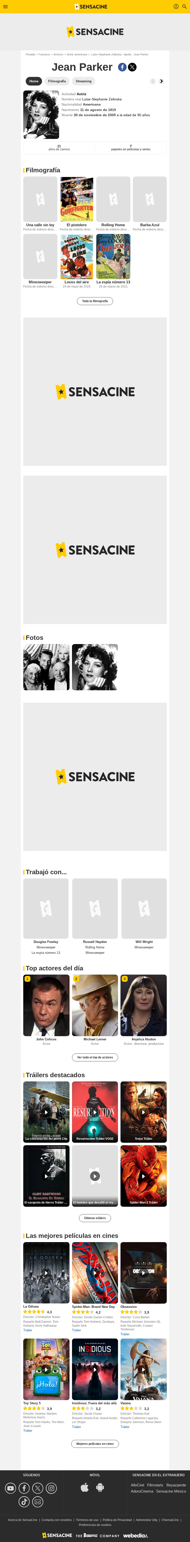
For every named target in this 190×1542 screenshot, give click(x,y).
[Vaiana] (143, 1369)
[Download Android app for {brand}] (102, 1487)
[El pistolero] (77, 199)
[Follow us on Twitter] (38, 1488)
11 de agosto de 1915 (98, 110)
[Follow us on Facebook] (25, 1488)
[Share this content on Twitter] (132, 67)
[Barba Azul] (150, 199)
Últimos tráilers (95, 1218)
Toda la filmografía (95, 301)
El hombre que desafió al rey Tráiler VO (95, 1202)
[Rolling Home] (113, 199)
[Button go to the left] (153, 81)
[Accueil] (90, 6)
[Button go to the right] (161, 81)
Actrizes (58, 54)
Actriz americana (77, 54)
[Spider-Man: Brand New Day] (95, 1273)
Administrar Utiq (146, 1520)
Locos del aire (77, 282)
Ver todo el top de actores (95, 1057)
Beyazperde (176, 1485)
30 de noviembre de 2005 (95, 115)
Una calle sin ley (40, 225)
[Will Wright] (144, 908)
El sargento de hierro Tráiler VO (46, 1202)
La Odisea (31, 1306)
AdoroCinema (142, 1491)
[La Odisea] (46, 1273)
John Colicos (46, 1039)
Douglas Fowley (46, 942)
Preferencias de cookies (95, 1525)
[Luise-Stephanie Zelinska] (41, 114)
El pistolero (77, 225)
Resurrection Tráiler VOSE (95, 1138)
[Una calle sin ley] (40, 199)
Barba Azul (149, 225)
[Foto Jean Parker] (46, 667)
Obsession (128, 1307)
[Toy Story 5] (46, 1369)
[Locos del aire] (77, 256)
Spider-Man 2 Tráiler (144, 1202)
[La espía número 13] (113, 256)
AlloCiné (137, 1485)
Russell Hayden (95, 942)
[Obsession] (143, 1273)
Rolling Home (113, 225)
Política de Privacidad (117, 1520)
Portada (30, 54)
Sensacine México (171, 1491)
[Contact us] (38, 1501)
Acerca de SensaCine (22, 1520)
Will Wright (144, 942)
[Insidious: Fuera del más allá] (95, 1369)
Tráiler (27, 1330)
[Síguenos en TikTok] (25, 1501)
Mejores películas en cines (95, 1444)
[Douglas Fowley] (46, 908)
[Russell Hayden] (95, 908)
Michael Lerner (95, 1039)
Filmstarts (155, 1485)
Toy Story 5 (32, 1403)
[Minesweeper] (40, 256)
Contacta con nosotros (57, 1520)
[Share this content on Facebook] (122, 67)
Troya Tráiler (143, 1138)
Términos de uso (87, 1520)
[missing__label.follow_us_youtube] (11, 1488)
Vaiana (125, 1403)
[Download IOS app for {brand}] (87, 1487)
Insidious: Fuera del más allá (94, 1403)
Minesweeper (40, 282)
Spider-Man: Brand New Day (93, 1307)
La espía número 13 (113, 282)
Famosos (44, 54)
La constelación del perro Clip (46, 1138)
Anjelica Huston (144, 1039)
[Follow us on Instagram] (52, 1488)
